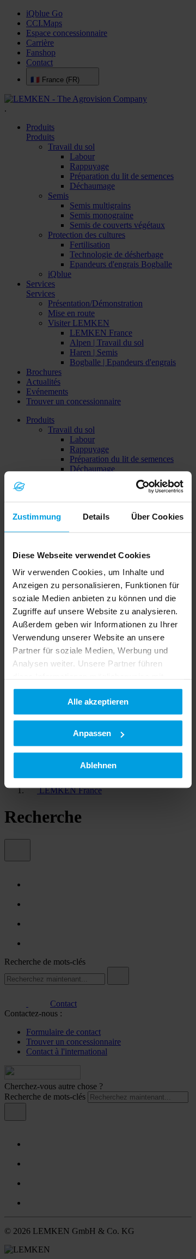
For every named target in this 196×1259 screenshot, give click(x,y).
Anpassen (92, 733)
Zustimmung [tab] (37, 516)
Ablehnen (98, 765)
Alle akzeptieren (98, 701)
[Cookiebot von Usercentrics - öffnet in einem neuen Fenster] (138, 486)
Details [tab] (96, 516)
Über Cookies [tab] (157, 516)
